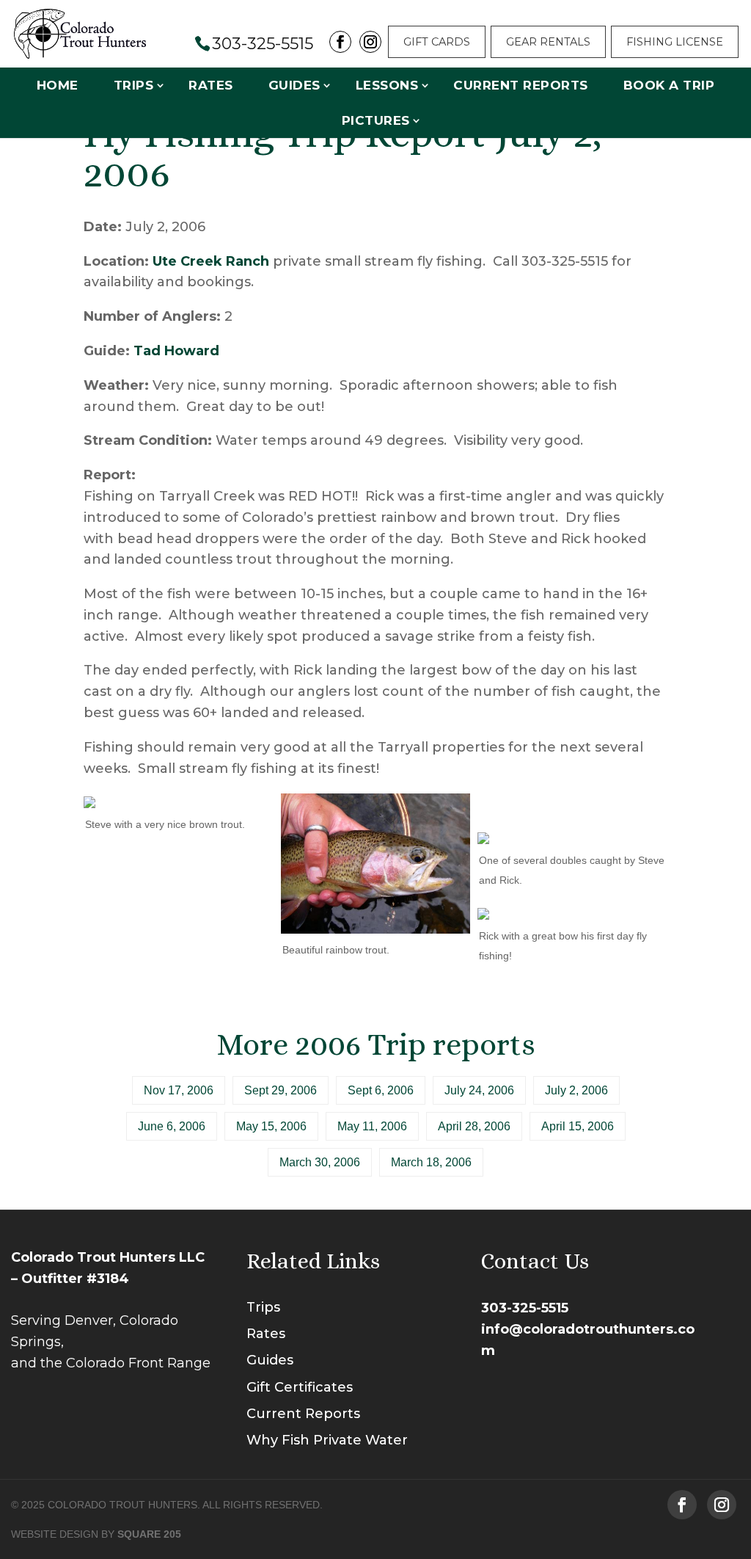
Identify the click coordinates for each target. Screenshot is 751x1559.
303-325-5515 (524, 1308)
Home (57, 85)
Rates (210, 85)
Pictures (376, 120)
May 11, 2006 (372, 1126)
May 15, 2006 (271, 1126)
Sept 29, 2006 (280, 1090)
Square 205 (149, 1534)
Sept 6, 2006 (381, 1090)
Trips (134, 85)
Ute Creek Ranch (211, 261)
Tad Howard (176, 351)
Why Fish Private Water (327, 1440)
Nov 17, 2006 (178, 1090)
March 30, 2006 (319, 1162)
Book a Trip (669, 85)
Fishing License (674, 41)
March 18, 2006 (431, 1162)
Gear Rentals (548, 41)
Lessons (387, 85)
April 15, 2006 (577, 1126)
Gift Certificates (299, 1387)
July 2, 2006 (576, 1090)
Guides (294, 85)
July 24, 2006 (479, 1090)
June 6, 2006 (171, 1126)
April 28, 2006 (474, 1126)
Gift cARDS (436, 41)
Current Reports (520, 85)
